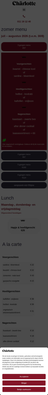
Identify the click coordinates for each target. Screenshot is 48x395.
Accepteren (24, 377)
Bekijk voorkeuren (24, 389)
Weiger (24, 383)
